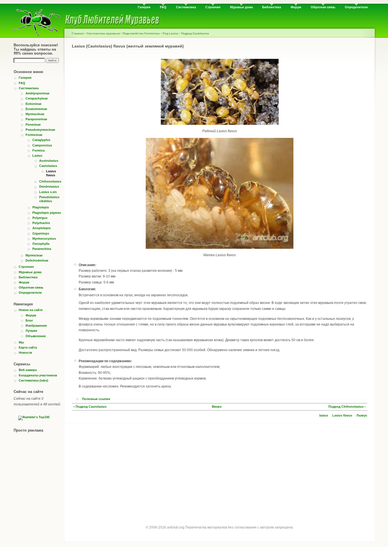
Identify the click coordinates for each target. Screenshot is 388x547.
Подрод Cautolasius (195, 33)
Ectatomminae (36, 109)
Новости (25, 352)
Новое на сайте (31, 310)
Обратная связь (323, 7)
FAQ (163, 7)
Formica (38, 150)
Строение (212, 7)
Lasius (37, 155)
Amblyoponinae (37, 93)
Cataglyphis (41, 140)
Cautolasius (48, 165)
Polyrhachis (41, 223)
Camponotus (42, 145)
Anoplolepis (41, 228)
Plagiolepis (40, 207)
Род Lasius (170, 33)
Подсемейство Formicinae (141, 33)
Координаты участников (38, 375)
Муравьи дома (241, 7)
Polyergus (39, 217)
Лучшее (31, 330)
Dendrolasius (49, 186)
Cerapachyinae (37, 98)
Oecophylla (40, 243)
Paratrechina (41, 248)
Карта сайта (28, 347)
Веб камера (28, 370)
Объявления (35, 336)
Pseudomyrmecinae (40, 129)
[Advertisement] (219, 469)
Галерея (144, 7)
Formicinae (34, 134)
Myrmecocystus (44, 238)
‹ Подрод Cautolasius (90, 406)
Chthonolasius (50, 181)
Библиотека (271, 7)
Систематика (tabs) (33, 380)
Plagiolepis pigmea (46, 212)
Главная (78, 33)
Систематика (186, 7)
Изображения (36, 325)
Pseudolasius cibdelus (49, 199)
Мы (21, 342)
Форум (296, 7)
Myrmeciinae (35, 114)
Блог (29, 320)
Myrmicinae (34, 255)
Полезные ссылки (96, 399)
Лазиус (361, 415)
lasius (323, 415)
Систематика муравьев (103, 33)
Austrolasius (48, 160)
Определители (356, 7)
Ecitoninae (33, 103)
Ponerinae (33, 124)
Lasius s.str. (48, 192)
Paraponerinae (36, 119)
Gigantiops (40, 233)
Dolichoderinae (37, 260)
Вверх (217, 406)
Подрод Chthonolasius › (347, 406)
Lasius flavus (51, 173)
